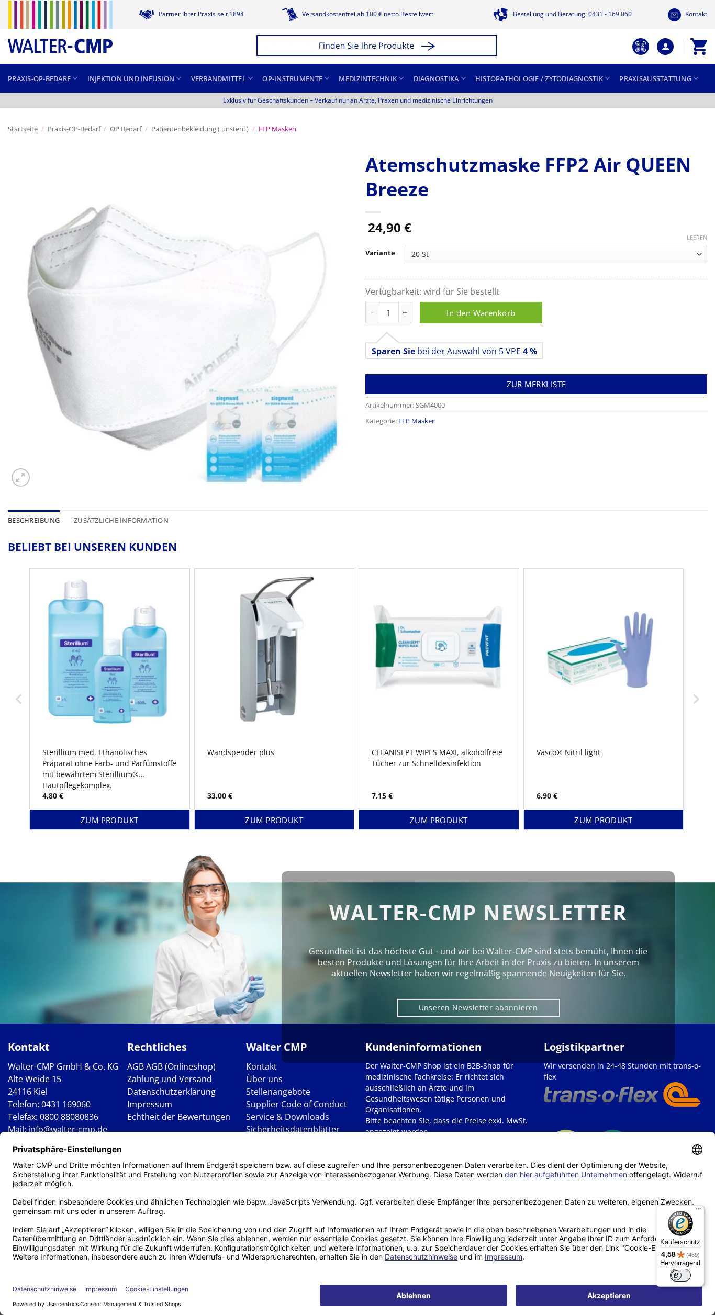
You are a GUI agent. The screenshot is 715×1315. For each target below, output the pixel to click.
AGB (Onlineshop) (181, 1066)
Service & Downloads (287, 1116)
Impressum (149, 1104)
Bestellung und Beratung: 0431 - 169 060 (571, 13)
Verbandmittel (218, 78)
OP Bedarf (125, 128)
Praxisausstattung (655, 78)
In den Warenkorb (480, 313)
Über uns (264, 1079)
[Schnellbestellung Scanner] (640, 46)
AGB (135, 1066)
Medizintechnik (368, 78)
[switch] (680, 1275)
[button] (378, 47)
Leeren (697, 237)
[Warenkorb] (698, 46)
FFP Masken (277, 128)
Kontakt (695, 13)
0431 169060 (66, 1104)
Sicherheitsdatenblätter (293, 1129)
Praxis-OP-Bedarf (39, 78)
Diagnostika (436, 78)
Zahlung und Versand (169, 1079)
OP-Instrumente (292, 78)
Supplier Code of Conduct (296, 1104)
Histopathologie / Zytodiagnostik (539, 78)
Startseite (23, 128)
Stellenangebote (278, 1091)
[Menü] (698, 1211)
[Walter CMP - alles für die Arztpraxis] (60, 27)
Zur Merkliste (536, 384)
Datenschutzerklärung (171, 1091)
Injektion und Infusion (131, 78)
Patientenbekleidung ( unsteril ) (200, 128)
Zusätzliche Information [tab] (121, 520)
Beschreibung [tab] (34, 520)
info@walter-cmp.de (67, 1129)
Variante (380, 253)
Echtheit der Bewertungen (178, 1116)
